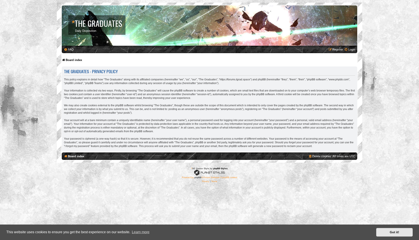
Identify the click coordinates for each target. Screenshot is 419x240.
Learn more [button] (140, 232)
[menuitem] (69, 49)
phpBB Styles (220, 168)
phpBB (197, 177)
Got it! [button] (394, 232)
